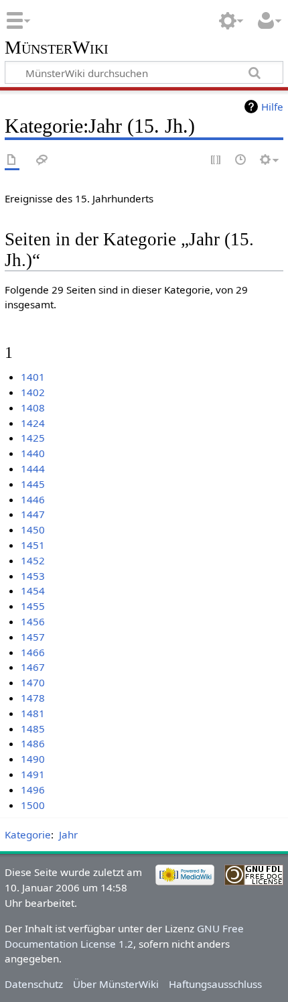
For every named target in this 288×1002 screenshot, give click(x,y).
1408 (33, 407)
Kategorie (28, 834)
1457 (33, 636)
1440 (33, 453)
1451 (33, 545)
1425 (33, 437)
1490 (33, 758)
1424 (33, 423)
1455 (33, 606)
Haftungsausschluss (215, 984)
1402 (33, 392)
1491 (33, 774)
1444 (33, 468)
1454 (33, 590)
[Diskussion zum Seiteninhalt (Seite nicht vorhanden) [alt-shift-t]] (42, 160)
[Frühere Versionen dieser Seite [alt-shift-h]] (241, 160)
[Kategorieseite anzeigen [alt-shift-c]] (12, 160)
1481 (33, 713)
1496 (33, 789)
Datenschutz (34, 984)
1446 (33, 499)
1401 (33, 376)
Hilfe (272, 106)
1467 (33, 667)
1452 (33, 560)
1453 (33, 575)
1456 (33, 621)
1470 (33, 682)
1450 (33, 529)
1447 (33, 514)
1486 (33, 743)
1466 (33, 652)
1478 (33, 697)
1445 (33, 484)
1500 (33, 805)
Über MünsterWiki (116, 984)
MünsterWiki (57, 48)
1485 (33, 728)
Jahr (68, 834)
